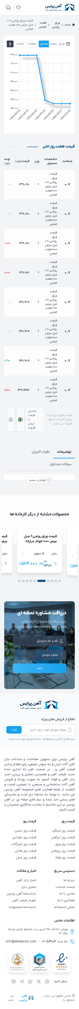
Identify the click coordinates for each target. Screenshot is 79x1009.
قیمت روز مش (26, 857)
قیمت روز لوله (65, 857)
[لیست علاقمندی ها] (18, 7)
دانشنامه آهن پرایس (21, 894)
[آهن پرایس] (39, 705)
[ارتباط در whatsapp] (30, 981)
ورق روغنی (56, 25)
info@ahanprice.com (21, 941)
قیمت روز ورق (65, 844)
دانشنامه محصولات (22, 907)
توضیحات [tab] (64, 452)
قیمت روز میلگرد (63, 831)
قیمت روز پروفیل (63, 851)
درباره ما (69, 880)
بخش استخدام (64, 907)
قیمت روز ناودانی (24, 837)
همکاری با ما (66, 900)
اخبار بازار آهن (26, 880)
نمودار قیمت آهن (24, 900)
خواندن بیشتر (37, 480)
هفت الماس (42, 25)
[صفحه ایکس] (39, 981)
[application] (39, 88)
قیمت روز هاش (25, 851)
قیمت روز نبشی (25, 831)
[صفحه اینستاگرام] (47, 981)
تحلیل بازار (28, 887)
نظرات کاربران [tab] (41, 452)
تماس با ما (67, 894)
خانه (68, 25)
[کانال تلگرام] (22, 981)
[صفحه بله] (14, 981)
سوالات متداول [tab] (60, 464)
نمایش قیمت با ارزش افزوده (32, 419)
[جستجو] (8, 7)
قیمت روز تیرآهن (63, 837)
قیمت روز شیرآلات (23, 844)
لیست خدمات (65, 887)
